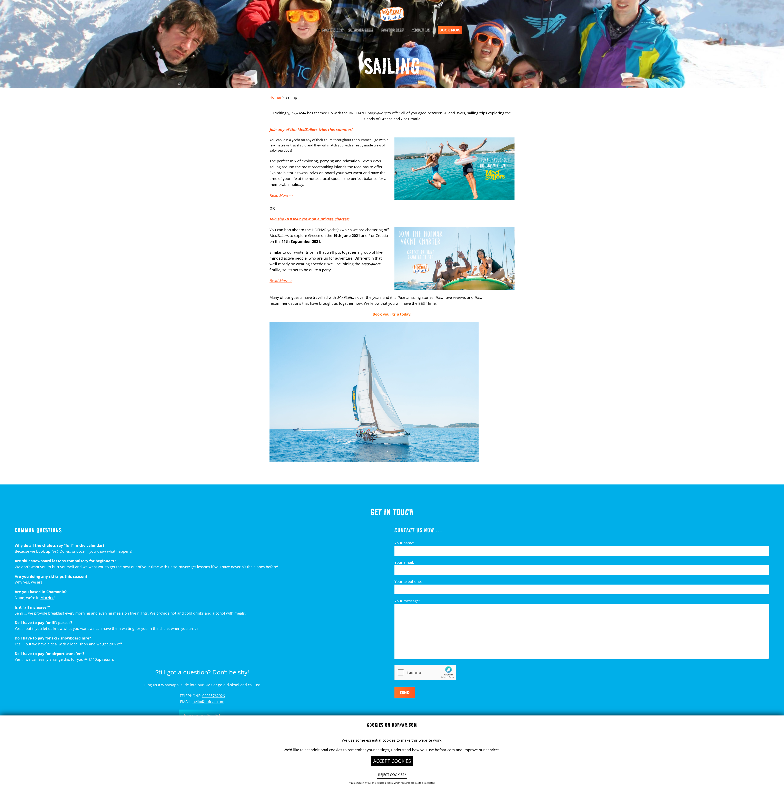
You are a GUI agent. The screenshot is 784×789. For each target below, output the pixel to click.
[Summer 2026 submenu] (375, 30)
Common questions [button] (38, 530)
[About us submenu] (432, 30)
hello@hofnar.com (208, 701)
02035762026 (213, 695)
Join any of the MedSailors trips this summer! (311, 129)
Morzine (47, 597)
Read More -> (281, 195)
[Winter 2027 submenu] (406, 30)
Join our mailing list (202, 715)
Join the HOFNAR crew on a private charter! (309, 219)
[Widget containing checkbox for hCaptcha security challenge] (425, 672)
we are (36, 582)
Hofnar (275, 97)
